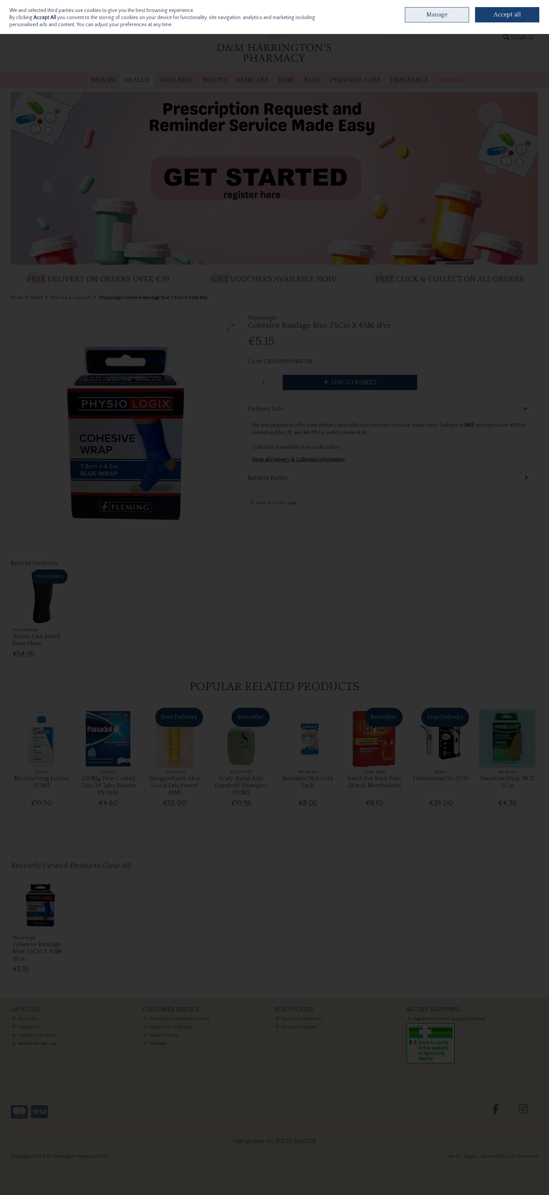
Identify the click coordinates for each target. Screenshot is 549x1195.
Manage (437, 14)
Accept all (507, 14)
